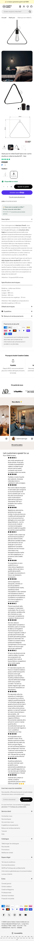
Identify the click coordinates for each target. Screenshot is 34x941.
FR (25, 936)
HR (31, 936)
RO (18, 938)
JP (9, 938)
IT (6, 938)
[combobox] (17, 11)
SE (24, 938)
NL (12, 938)
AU (2, 936)
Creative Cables (10, 922)
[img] (17, 458)
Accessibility (18, 933)
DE (16, 936)
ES (22, 936)
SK (21, 938)
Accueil (4, 17)
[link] (6, 391)
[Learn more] (5, 165)
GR (28, 936)
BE (7, 936)
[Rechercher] (30, 11)
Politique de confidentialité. (18, 807)
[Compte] (24, 6)
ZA (17, 939)
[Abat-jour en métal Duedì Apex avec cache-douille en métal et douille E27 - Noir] (5, 175)
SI (26, 938)
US (32, 938)
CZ (13, 936)
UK (29, 938)
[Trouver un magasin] (20, 6)
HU (1, 938)
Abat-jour (12, 17)
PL (15, 938)
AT (4, 936)
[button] (6, 159)
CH (10, 936)
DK (19, 936)
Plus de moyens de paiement (17, 197)
